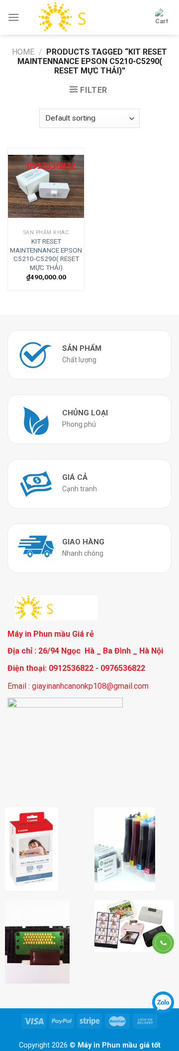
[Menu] (13, 17)
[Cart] (161, 17)
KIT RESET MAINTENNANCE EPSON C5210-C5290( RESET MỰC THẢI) (46, 254)
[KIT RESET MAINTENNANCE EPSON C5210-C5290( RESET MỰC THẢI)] (46, 186)
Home (23, 52)
